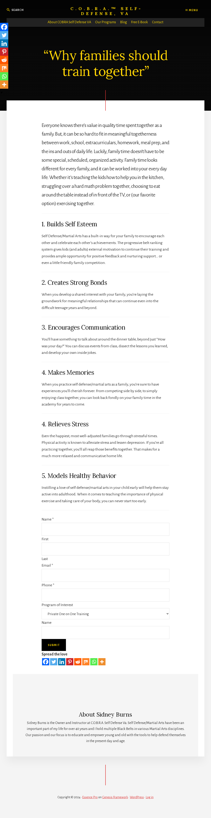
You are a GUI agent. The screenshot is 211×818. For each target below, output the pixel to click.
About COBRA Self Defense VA (69, 22)
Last (45, 559)
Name (48, 519)
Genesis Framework (115, 797)
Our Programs (105, 22)
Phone (48, 585)
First (45, 539)
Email (47, 565)
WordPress (137, 797)
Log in (150, 797)
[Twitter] (53, 661)
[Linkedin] (61, 661)
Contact (157, 22)
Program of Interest (57, 605)
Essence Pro (90, 797)
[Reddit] (77, 661)
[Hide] (1, 92)
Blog (123, 22)
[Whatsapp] (93, 661)
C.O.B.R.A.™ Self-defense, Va (106, 11)
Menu (193, 10)
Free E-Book (139, 22)
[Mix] (85, 661)
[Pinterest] (69, 661)
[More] (102, 661)
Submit (54, 645)
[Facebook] (45, 661)
